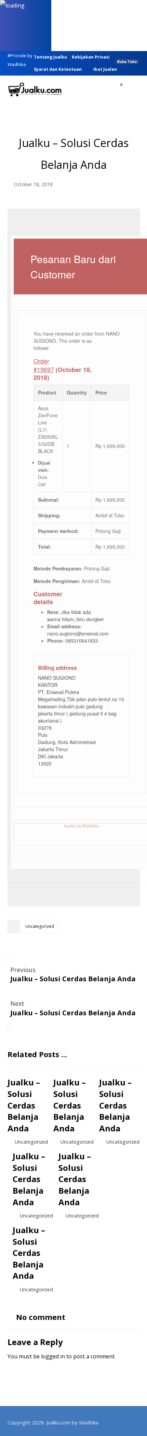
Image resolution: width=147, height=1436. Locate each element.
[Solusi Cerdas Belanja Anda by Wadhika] (35, 89)
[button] (131, 90)
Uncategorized (39, 926)
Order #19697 (44, 364)
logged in (53, 1356)
